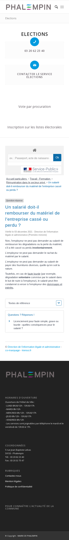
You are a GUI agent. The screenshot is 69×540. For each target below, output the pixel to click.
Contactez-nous (13, 475)
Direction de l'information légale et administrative (34, 346)
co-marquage (12, 350)
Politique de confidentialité (18, 486)
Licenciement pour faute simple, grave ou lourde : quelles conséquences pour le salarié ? (36, 325)
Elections (10, 18)
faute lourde (34, 273)
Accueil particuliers (16, 178)
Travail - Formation (40, 178)
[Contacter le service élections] (34, 65)
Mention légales (13, 481)
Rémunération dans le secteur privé (26, 182)
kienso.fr (26, 350)
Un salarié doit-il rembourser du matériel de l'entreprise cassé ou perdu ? (33, 186)
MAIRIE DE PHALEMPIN (27, 536)
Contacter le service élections (34, 75)
